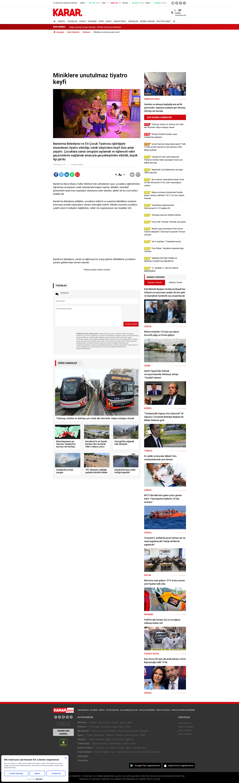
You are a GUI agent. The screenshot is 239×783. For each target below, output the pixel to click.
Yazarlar (72, 21)
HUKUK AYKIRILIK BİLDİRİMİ (183, 710)
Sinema (113, 747)
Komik (121, 747)
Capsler (106, 751)
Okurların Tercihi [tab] (154, 282)
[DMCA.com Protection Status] (63, 742)
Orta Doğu (94, 726)
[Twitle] (61, 174)
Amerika (105, 726)
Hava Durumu (184, 723)
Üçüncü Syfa (104, 722)
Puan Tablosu (184, 730)
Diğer (142, 735)
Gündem (100, 747)
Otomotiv (111, 730)
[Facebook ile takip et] (180, 3)
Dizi (107, 747)
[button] (116, 174)
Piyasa (95, 730)
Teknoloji (83, 743)
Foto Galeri (84, 752)
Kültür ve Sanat (133, 751)
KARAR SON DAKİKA (63, 732)
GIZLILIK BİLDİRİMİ (147, 710)
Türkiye (114, 722)
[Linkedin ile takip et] (67, 717)
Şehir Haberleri (185, 734)
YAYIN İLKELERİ (112, 710)
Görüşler (133, 21)
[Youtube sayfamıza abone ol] (63, 717)
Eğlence (130, 739)
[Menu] (173, 21)
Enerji (119, 730)
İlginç (128, 747)
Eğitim (130, 722)
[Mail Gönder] (77, 174)
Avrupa (113, 726)
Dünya (82, 21)
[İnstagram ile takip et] (176, 3)
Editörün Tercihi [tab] (175, 282)
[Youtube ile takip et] (172, 3)
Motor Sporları (132, 735)
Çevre (123, 722)
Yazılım (126, 743)
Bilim (133, 743)
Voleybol (109, 735)
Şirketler (144, 730)
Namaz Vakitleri (186, 726)
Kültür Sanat (164, 21)
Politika (93, 722)
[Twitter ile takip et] (184, 3)
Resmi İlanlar (147, 21)
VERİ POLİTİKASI (163, 710)
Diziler (92, 739)
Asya (121, 726)
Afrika (127, 726)
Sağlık (108, 739)
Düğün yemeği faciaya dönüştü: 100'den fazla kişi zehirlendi (95, 27)
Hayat (109, 21)
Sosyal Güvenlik (131, 730)
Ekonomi (92, 21)
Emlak (102, 730)
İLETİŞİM (93, 710)
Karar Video (120, 21)
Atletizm (119, 735)
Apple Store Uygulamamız (181, 765)
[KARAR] (67, 12)
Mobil (95, 743)
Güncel (61, 21)
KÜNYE (102, 710)
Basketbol (99, 735)
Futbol (90, 735)
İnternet (103, 743)
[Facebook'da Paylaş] (56, 174)
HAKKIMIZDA (83, 710)
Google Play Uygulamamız (147, 765)
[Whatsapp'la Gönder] (72, 174)
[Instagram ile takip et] (71, 717)
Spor (101, 21)
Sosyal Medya (114, 743)
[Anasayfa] (55, 21)
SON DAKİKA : (59, 27)
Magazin (100, 739)
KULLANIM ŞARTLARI (129, 710)
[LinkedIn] (66, 174)
